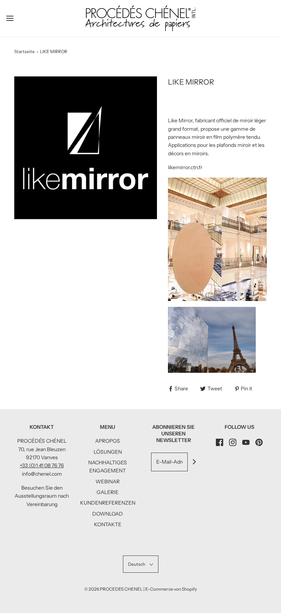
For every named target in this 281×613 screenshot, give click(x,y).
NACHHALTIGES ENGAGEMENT (107, 466)
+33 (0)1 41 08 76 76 (42, 465)
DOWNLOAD (107, 513)
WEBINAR (107, 481)
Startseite (24, 51)
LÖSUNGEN (108, 452)
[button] (140, 564)
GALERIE (108, 492)
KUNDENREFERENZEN (107, 502)
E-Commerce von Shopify (171, 589)
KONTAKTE (107, 524)
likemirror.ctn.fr (185, 167)
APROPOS (107, 441)
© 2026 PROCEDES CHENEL (113, 589)
